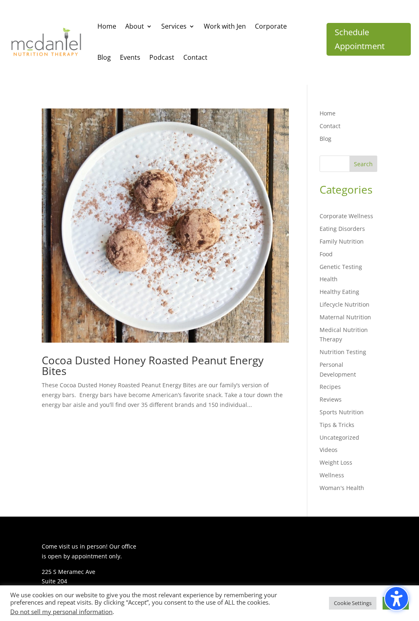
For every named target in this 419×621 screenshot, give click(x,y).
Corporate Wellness (346, 216)
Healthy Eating (339, 292)
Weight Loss (336, 462)
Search (363, 164)
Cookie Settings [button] (353, 603)
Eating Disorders (342, 229)
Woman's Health (342, 488)
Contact (330, 126)
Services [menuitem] (174, 26)
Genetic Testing (341, 267)
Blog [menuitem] (104, 57)
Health (329, 279)
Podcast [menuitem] (161, 57)
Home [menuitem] (106, 26)
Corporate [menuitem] (271, 26)
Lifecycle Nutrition (344, 304)
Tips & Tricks (337, 425)
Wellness (332, 475)
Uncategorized (339, 437)
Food (326, 254)
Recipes (330, 387)
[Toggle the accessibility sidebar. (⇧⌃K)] (396, 598)
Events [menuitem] (130, 57)
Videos (329, 450)
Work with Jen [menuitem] (225, 26)
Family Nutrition (342, 241)
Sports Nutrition (342, 412)
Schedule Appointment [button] (360, 39)
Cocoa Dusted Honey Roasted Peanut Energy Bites (153, 365)
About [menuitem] (134, 26)
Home (328, 113)
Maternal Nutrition (345, 317)
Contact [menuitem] (195, 57)
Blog (325, 138)
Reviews (331, 399)
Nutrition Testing (343, 352)
